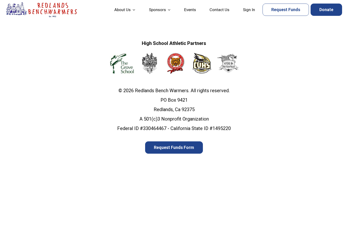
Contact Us (219, 9)
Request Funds (285, 9)
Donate (326, 9)
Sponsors (157, 9)
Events (190, 9)
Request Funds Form (174, 147)
